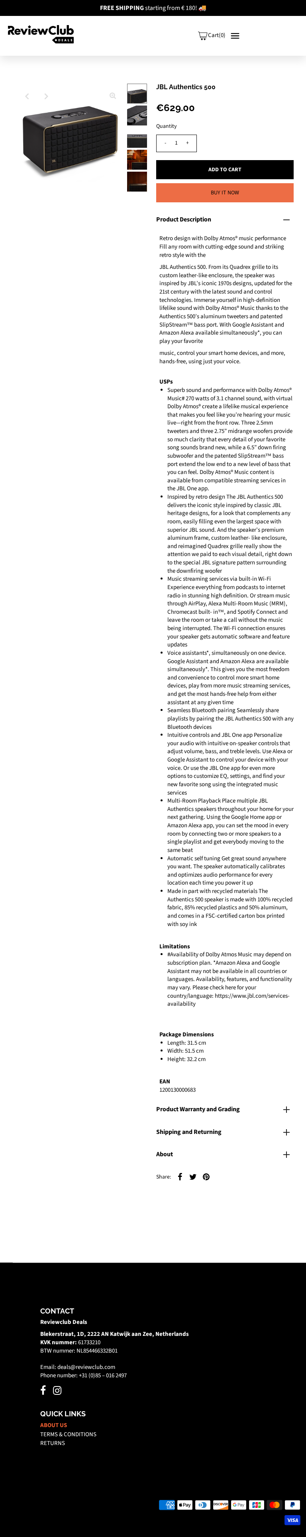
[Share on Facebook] (180, 1177)
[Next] (46, 96)
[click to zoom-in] (113, 96)
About (164, 1154)
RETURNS (52, 1443)
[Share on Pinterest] (206, 1177)
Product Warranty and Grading (198, 1109)
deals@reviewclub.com (86, 1367)
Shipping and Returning (189, 1132)
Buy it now (225, 193)
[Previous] (26, 96)
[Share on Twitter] (193, 1177)
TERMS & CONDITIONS (68, 1434)
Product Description (183, 219)
